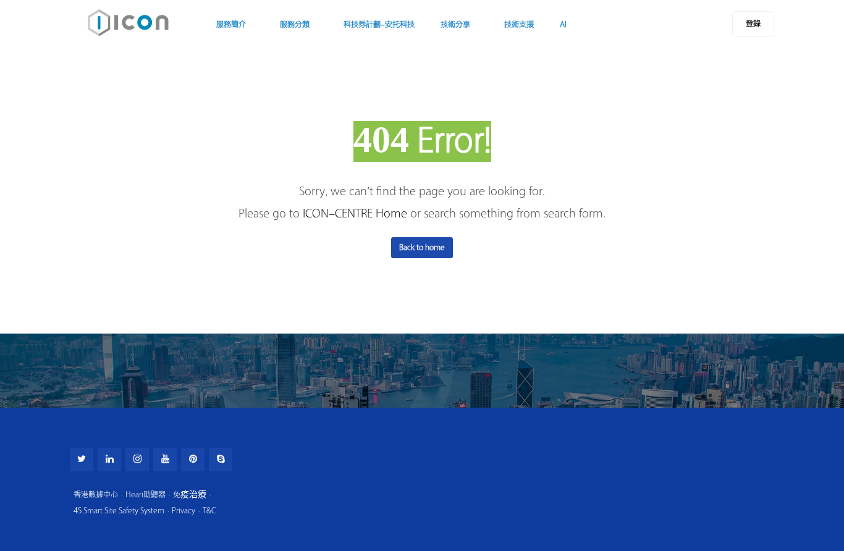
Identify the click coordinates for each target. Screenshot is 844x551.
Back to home (422, 247)
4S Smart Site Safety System (119, 510)
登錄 (753, 23)
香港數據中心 (96, 494)
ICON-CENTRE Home (355, 214)
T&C (209, 510)
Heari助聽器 (145, 494)
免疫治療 (189, 494)
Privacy (183, 510)
